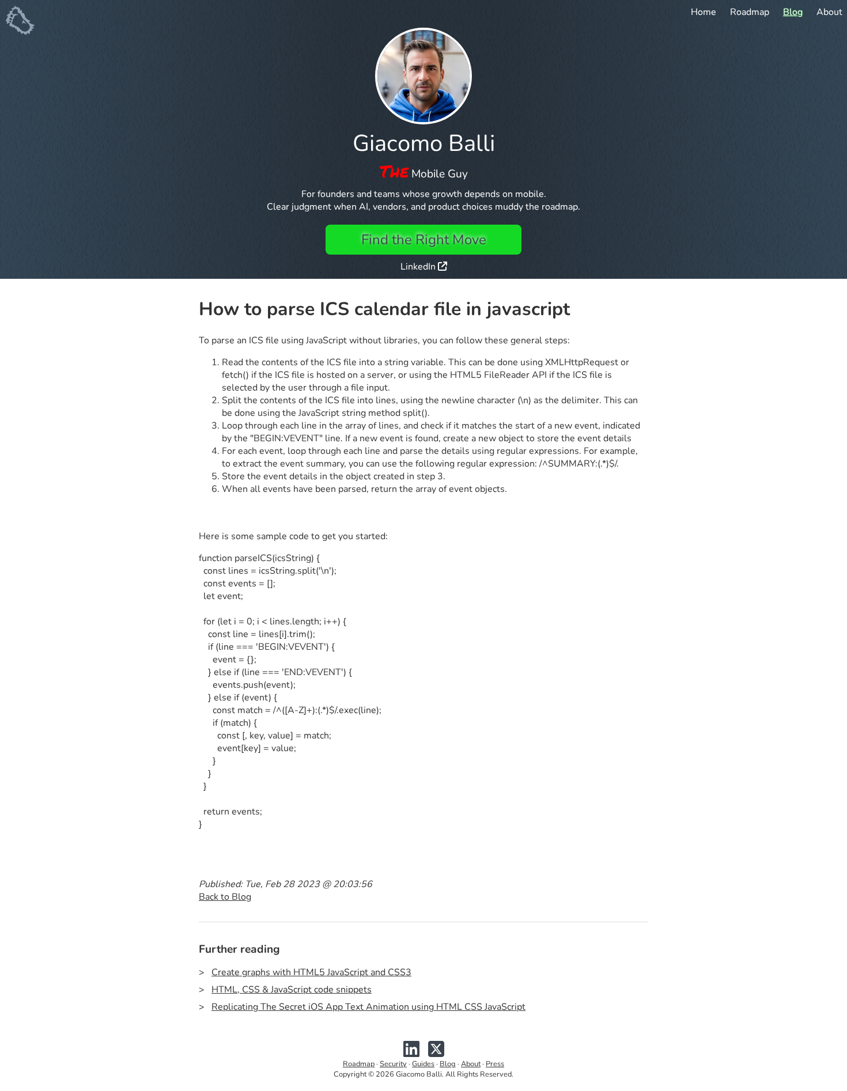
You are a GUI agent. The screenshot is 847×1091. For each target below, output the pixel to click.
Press (495, 1064)
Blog (793, 12)
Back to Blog (225, 897)
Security (393, 1064)
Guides (423, 1064)
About (829, 12)
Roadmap (749, 12)
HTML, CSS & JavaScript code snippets (291, 989)
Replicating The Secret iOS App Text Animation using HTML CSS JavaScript (368, 1007)
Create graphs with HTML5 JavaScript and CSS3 (311, 972)
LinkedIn (419, 266)
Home (703, 12)
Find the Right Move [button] (423, 239)
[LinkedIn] (411, 1053)
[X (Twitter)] (436, 1053)
